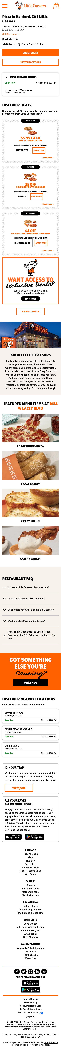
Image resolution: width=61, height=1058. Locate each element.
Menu (30, 857)
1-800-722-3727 (32, 1037)
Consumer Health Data (30, 1006)
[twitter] (24, 971)
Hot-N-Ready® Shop (30, 871)
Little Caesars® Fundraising (30, 927)
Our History (30, 864)
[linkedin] (37, 971)
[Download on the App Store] (13, 837)
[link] (30, 140)
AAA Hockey (30, 934)
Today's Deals (30, 854)
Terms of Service (30, 999)
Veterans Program (30, 930)
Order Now (30, 682)
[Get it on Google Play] (34, 837)
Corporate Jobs (30, 892)
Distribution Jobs (30, 895)
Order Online (30, 52)
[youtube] (44, 971)
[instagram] (30, 971)
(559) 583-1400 (10, 39)
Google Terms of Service (32, 1045)
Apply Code (38, 150)
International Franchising (31, 913)
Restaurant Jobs (30, 888)
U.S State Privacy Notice (30, 1009)
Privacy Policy (30, 1002)
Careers (30, 885)
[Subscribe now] (30, 281)
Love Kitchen (30, 923)
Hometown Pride (30, 867)
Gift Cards (30, 874)
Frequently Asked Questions (30, 948)
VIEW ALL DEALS (30, 311)
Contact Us (30, 951)
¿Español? (30, 1016)
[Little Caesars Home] (30, 5)
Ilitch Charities (30, 937)
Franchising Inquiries (30, 909)
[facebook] (17, 971)
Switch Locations (30, 62)
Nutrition (30, 860)
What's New (31, 958)
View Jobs (19, 788)
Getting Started (30, 906)
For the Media (30, 955)
